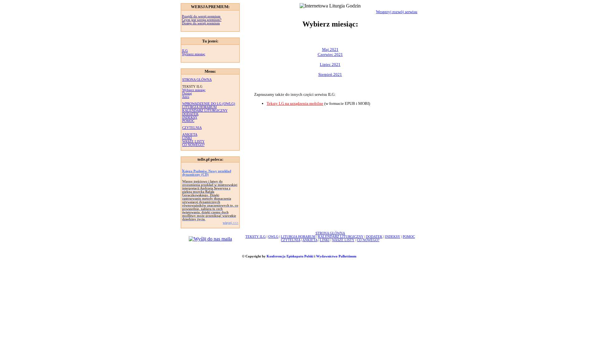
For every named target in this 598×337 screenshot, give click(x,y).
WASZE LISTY (193, 141)
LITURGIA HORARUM (199, 107)
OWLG (273, 236)
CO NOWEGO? (193, 145)
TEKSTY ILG (255, 236)
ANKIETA (189, 134)
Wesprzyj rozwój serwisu (396, 11)
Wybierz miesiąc (193, 54)
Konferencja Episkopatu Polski (290, 256)
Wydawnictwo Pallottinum (336, 256)
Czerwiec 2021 (330, 54)
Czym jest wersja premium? (201, 20)
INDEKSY (189, 117)
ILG (185, 50)
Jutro (185, 97)
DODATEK (190, 114)
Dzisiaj (187, 93)
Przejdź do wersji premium (201, 16)
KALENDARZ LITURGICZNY (205, 110)
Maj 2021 (330, 49)
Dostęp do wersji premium (201, 23)
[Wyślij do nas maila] (210, 239)
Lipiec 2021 (330, 64)
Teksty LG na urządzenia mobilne (295, 103)
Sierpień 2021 (330, 74)
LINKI (187, 138)
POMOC (188, 121)
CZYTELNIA (192, 127)
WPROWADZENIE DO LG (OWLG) (208, 103)
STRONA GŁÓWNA (197, 79)
